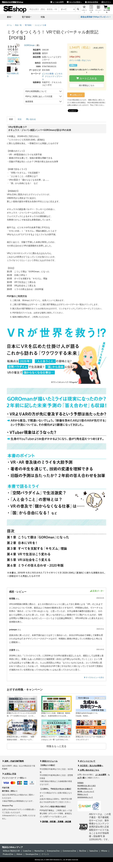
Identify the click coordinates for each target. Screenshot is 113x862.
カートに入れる (88, 78)
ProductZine (8, 854)
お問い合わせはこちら (89, 770)
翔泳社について (82, 794)
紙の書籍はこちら (86, 85)
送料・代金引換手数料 (14, 761)
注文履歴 (91, 11)
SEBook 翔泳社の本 (11, 851)
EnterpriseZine (53, 851)
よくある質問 (58, 2)
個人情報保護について (85, 788)
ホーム (9, 25)
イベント (45, 854)
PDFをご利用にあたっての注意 (38, 96)
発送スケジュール (50, 761)
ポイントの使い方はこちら (80, 60)
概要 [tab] (11, 119)
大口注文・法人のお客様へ (91, 765)
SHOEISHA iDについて (85, 797)
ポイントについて (87, 761)
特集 (43, 17)
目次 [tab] (19, 119)
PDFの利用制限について (36, 91)
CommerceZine (69, 851)
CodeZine (27, 851)
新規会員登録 (92, 2)
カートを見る (107, 10)
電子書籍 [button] (26, 17)
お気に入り (84, 11)
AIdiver (19, 854)
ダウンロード (98, 11)
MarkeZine (39, 851)
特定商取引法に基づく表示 (86, 785)
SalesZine (93, 851)
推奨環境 (29, 101)
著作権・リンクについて (85, 791)
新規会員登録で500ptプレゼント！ (96, 17)
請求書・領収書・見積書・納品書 (56, 821)
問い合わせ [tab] (31, 119)
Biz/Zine (82, 851)
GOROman (29, 45)
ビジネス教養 (48, 74)
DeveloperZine (31, 854)
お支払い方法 (10, 774)
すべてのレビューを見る (94, 677)
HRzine (104, 851)
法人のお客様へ (75, 2)
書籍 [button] (9, 17)
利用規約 (80, 783)
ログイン (107, 2)
